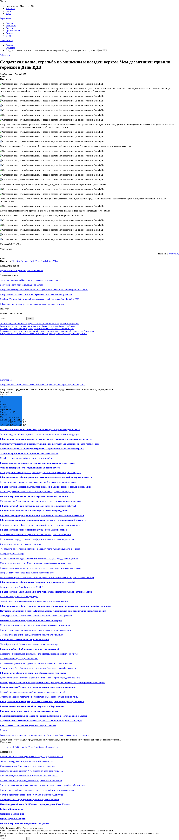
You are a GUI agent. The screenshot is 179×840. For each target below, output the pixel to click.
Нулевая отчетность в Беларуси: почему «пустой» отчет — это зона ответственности (40, 525)
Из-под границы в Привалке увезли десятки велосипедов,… (29, 766)
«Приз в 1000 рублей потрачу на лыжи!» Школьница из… (27, 761)
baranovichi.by (6, 40)
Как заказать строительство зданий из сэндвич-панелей (28, 725)
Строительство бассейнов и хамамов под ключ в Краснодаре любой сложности (38, 668)
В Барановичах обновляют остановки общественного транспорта (33, 673)
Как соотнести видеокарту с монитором (19, 658)
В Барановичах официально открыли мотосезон (24, 639)
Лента (8, 11)
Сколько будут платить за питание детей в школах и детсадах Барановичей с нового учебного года (47, 331)
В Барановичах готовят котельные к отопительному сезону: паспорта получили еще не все (43, 333)
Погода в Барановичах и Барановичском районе (24, 823)
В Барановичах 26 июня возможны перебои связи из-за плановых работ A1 (38, 506)
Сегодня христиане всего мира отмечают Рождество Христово (31, 795)
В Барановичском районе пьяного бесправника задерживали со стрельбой (37, 582)
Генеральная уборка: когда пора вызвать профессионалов (27, 573)
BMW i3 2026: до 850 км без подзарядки (19, 596)
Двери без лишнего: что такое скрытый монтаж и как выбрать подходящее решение (40, 677)
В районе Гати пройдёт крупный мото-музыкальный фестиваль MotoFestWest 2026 (42, 515)
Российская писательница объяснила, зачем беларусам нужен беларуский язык (37, 326)
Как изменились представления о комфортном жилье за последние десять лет (37, 539)
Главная (9, 23)
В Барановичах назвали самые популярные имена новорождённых (34, 510)
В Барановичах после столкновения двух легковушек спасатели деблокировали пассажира (46, 592)
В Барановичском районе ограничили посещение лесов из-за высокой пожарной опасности (46, 477)
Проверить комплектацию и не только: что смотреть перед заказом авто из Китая (38, 654)
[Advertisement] (84, 356)
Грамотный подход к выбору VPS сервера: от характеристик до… (31, 771)
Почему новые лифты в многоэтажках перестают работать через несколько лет (37, 790)
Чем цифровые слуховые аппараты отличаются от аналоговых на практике (36, 615)
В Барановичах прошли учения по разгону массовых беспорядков (33, 530)
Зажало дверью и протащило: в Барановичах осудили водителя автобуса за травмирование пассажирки (52, 682)
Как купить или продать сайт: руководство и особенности (29, 711)
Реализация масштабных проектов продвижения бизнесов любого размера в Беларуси (43, 716)
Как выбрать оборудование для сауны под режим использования (31, 780)
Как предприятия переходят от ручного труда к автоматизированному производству (40, 472)
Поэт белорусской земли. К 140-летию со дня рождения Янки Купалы (35, 804)
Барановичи (5, 18)
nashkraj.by (174, 253)
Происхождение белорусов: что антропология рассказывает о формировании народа (40, 501)
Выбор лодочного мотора (12, 553)
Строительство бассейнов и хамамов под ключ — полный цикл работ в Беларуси (41, 720)
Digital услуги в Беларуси (12, 818)
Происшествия (13, 30)
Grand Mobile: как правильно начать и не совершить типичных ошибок (34, 601)
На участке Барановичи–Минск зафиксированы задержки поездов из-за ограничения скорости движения (53, 611)
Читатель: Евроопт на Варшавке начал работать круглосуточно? (30, 280)
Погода (9, 33)
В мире (9, 36)
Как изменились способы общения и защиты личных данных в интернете (35, 534)
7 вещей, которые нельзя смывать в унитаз (20, 544)
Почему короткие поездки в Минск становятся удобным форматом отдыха (35, 563)
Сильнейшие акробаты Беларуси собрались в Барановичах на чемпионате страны (42, 448)
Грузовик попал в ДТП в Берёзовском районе (21, 270)
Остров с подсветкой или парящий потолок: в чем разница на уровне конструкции (39, 323)
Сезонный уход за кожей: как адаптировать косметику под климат (31, 635)
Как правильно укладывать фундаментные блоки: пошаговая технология (35, 625)
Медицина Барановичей (12, 814)
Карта (8, 13)
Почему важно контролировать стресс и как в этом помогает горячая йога (35, 630)
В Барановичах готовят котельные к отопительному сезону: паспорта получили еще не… (42, 384)
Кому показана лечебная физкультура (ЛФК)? (21, 587)
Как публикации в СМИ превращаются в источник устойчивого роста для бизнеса (42, 701)
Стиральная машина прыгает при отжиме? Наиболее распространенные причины (39, 697)
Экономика (11, 25)
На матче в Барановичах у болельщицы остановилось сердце (31, 620)
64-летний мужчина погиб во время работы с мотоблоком (29, 453)
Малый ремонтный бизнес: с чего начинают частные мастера (29, 644)
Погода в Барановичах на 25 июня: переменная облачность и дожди (34, 496)
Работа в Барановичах (11, 809)
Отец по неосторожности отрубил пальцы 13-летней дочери (30, 468)
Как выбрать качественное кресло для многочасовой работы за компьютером (37, 328)
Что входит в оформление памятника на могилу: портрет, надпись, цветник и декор (40, 549)
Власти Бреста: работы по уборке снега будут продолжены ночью (31, 756)
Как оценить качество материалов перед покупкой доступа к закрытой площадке (38, 482)
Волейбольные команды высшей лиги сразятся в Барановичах (32, 706)
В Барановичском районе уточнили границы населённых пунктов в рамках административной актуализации (55, 606)
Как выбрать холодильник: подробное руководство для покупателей (32, 692)
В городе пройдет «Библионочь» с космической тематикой (29, 649)
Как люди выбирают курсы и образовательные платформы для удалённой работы (39, 558)
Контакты (10, 8)
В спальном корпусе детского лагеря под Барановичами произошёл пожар (37, 463)
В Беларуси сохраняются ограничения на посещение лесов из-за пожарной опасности (43, 520)
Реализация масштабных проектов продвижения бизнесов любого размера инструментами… (44, 735)
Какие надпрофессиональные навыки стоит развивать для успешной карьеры (37, 491)
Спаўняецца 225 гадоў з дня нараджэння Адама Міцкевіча (29, 799)
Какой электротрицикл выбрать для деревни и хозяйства (27, 458)
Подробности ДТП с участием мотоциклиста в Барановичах (29, 775)
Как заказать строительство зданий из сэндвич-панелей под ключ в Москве (36, 663)
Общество (10, 28)
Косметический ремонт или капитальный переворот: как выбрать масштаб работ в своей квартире (47, 577)
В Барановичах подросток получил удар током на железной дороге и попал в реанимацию (45, 487)
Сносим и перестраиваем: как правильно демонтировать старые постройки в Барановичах (43, 785)
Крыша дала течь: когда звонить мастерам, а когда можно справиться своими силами (40, 568)
